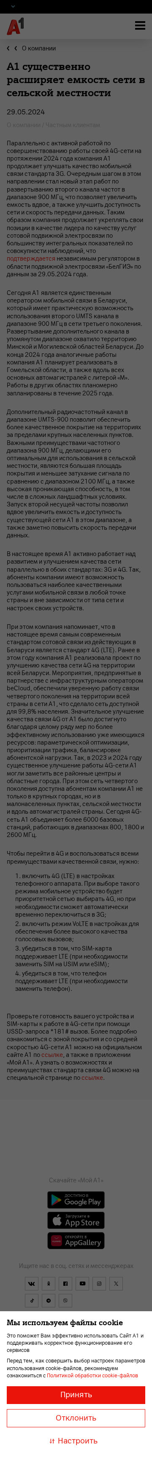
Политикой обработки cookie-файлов (92, 1376)
